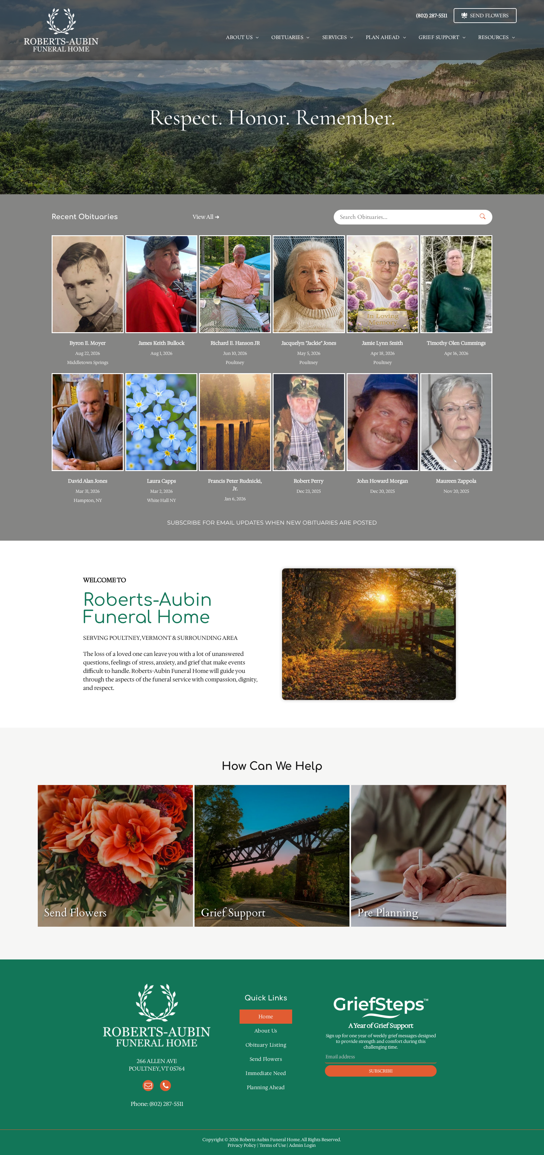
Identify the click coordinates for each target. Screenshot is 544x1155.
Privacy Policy (242, 1145)
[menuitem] (242, 37)
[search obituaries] (484, 216)
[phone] (165, 1086)
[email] (148, 1086)
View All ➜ (206, 217)
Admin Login (302, 1145)
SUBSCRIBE (184, 522)
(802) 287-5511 (166, 1104)
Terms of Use (272, 1145)
